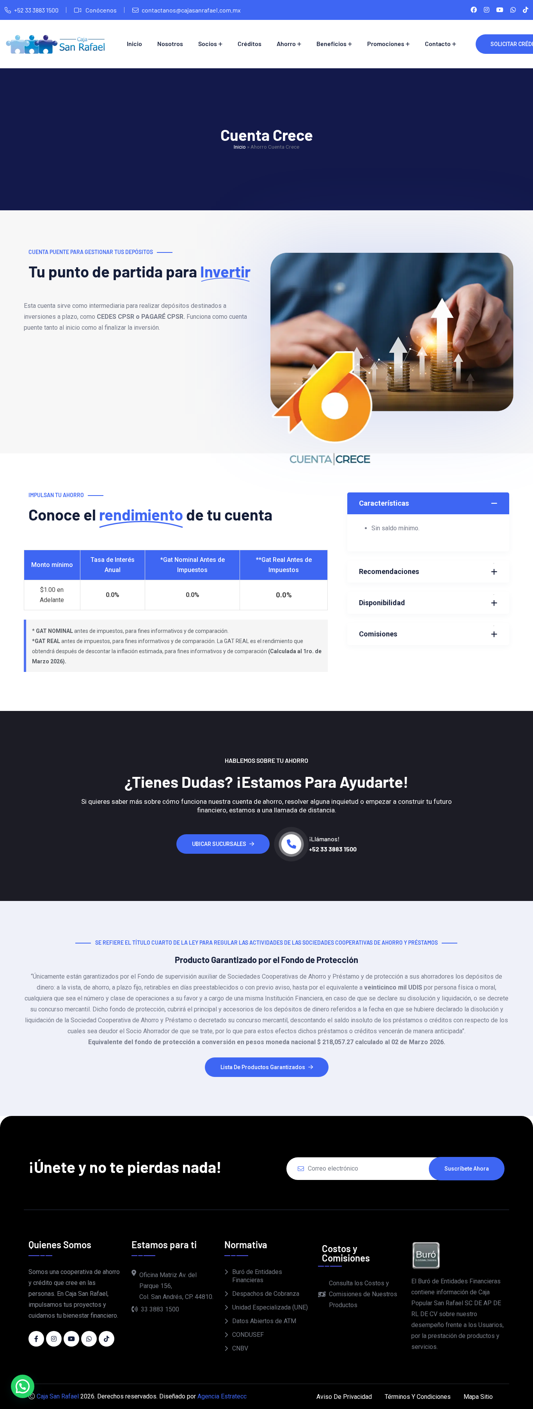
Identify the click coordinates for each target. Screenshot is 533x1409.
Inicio (134, 43)
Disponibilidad (382, 603)
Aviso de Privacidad (344, 1396)
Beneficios (331, 43)
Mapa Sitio (478, 1396)
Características (384, 503)
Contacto (438, 43)
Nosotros (170, 43)
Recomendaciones (389, 571)
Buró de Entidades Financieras (257, 1276)
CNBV (240, 1348)
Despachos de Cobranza (265, 1293)
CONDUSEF (248, 1334)
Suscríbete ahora (466, 1169)
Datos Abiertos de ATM (264, 1321)
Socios (207, 43)
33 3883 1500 (160, 1309)
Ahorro (286, 43)
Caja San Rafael (58, 1396)
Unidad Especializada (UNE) (270, 1307)
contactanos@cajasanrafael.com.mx (191, 10)
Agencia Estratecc (222, 1396)
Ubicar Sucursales (219, 844)
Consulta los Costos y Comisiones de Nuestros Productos (363, 1294)
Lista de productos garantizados (262, 1067)
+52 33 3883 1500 (36, 10)
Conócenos (100, 10)
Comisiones (378, 634)
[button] (22, 1386)
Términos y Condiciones (418, 1396)
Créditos (249, 43)
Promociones (385, 43)
